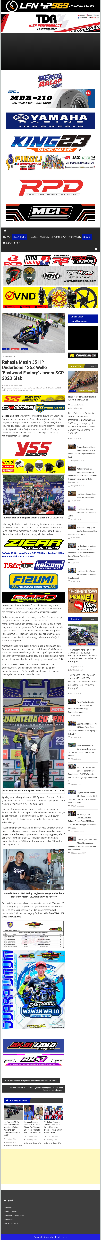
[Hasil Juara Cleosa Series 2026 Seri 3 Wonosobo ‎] (72, 493)
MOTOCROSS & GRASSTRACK (53, 236)
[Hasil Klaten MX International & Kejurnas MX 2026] (83, 382)
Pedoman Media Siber (15, 1216)
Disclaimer (11, 1208)
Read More (73, 438)
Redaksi (10, 1220)
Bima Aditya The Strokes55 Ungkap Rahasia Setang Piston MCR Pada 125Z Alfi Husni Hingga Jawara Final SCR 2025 (82, 821)
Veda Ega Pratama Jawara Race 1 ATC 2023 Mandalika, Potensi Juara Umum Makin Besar (53, 1127)
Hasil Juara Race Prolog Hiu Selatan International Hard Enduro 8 (82, 574)
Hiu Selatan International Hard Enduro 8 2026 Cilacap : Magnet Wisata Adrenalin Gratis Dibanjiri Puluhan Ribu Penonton (82, 552)
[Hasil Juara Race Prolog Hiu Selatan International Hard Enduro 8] (72, 570)
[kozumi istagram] (33, 565)
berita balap (8, 388)
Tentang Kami (12, 1224)
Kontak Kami (12, 1212)
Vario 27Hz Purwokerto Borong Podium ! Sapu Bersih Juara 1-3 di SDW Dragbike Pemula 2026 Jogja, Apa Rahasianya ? (82, 774)
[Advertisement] (50, 51)
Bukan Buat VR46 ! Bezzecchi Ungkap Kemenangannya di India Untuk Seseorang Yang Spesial (36, 1089)
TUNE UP (87, 236)
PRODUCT (7, 243)
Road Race (15, 349)
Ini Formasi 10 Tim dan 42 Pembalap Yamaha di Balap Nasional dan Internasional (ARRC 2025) (12, 1128)
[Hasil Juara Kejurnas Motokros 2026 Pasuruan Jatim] (72, 508)
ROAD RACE (18, 236)
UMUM (17, 243)
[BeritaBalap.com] (5, 231)
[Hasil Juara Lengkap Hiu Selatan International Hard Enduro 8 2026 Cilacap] (72, 526)
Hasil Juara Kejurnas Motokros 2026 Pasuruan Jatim (82, 512)
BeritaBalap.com (11, 1142)
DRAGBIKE (33, 236)
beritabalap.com (17, 388)
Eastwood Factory (29, 388)
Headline (5, 349)
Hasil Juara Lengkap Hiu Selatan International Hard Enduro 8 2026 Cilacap (82, 531)
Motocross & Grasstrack (86, 391)
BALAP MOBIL (75, 236)
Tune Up (24, 349)
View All (94, 366)
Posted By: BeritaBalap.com (13, 385)
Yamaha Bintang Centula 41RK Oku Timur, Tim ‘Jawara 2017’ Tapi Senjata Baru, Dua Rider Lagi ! (33, 1127)
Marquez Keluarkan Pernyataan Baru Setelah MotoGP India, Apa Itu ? (31, 1081)
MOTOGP (7, 236)
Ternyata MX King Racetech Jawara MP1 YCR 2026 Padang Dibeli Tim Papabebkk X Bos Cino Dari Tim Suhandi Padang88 (82, 655)
